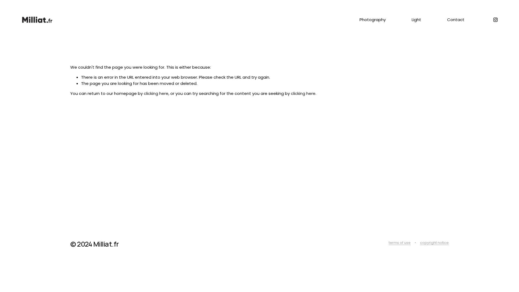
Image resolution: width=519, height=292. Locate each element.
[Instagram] (495, 19)
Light (416, 19)
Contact (455, 19)
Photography (373, 19)
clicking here (156, 93)
